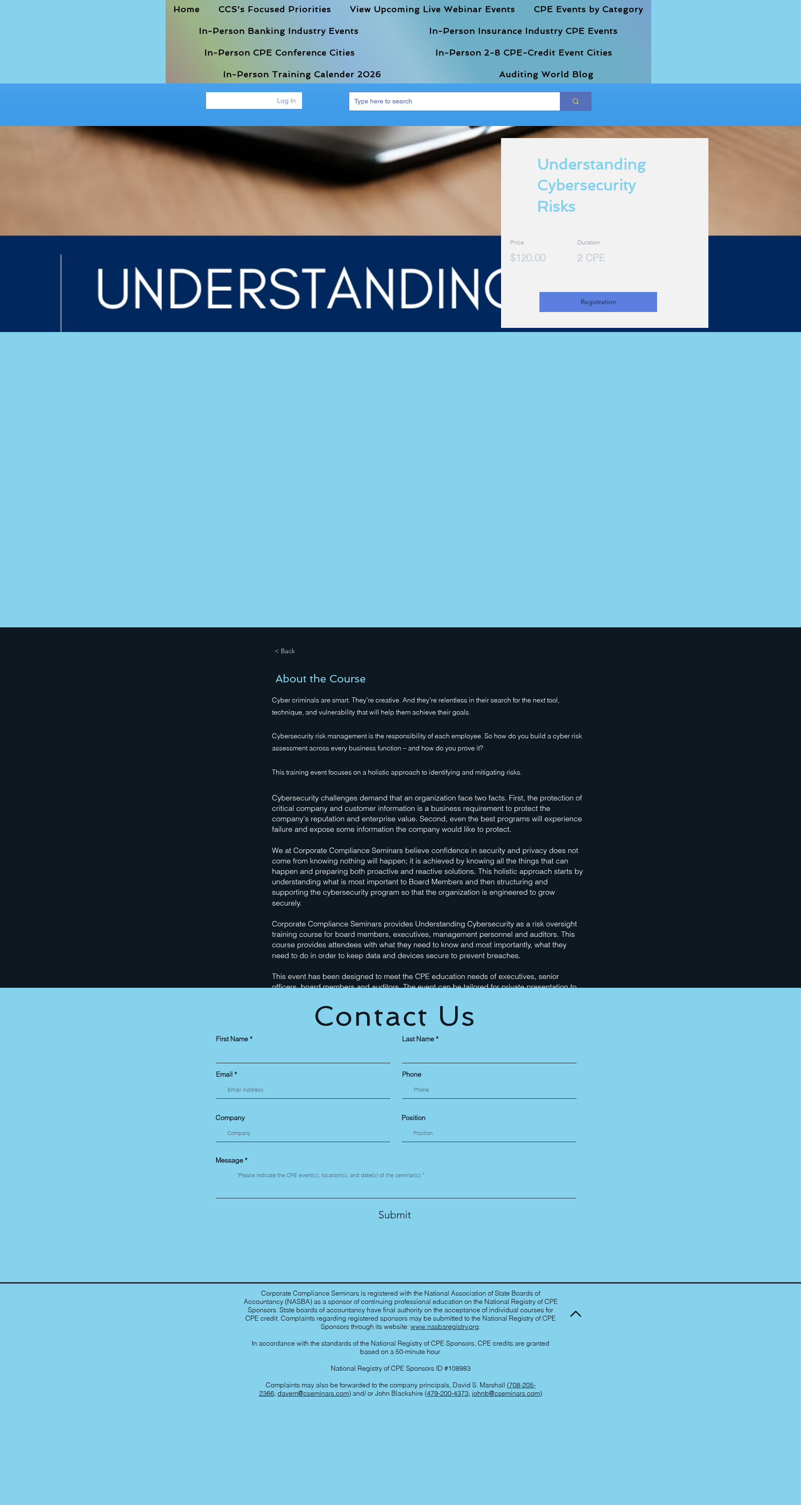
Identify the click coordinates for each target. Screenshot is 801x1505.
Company (230, 1117)
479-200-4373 (448, 1393)
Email (224, 1074)
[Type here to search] (575, 101)
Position (414, 1117)
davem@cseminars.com (313, 1393)
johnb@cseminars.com (506, 1393)
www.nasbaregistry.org (445, 1326)
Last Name (418, 1038)
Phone (411, 1074)
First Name (232, 1038)
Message (229, 1160)
